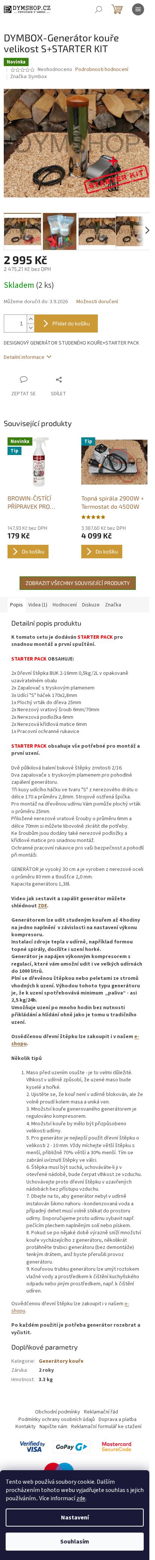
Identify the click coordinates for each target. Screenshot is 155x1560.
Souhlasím (74, 1541)
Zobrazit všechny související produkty (78, 583)
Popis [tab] (16, 605)
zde (80, 1498)
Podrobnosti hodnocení (101, 69)
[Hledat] (98, 9)
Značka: (28, 76)
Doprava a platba (118, 1419)
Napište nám (53, 1426)
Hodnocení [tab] (65, 605)
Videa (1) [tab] (37, 605)
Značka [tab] (113, 605)
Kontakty (25, 1426)
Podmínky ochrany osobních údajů (56, 1419)
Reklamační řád (101, 1412)
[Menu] (138, 9)
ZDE (42, 906)
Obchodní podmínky (57, 1412)
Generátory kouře (61, 1361)
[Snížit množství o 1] (30, 327)
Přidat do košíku (71, 323)
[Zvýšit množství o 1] (30, 319)
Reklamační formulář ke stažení (106, 1426)
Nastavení (75, 1517)
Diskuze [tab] (91, 605)
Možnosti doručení (97, 301)
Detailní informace (24, 357)
